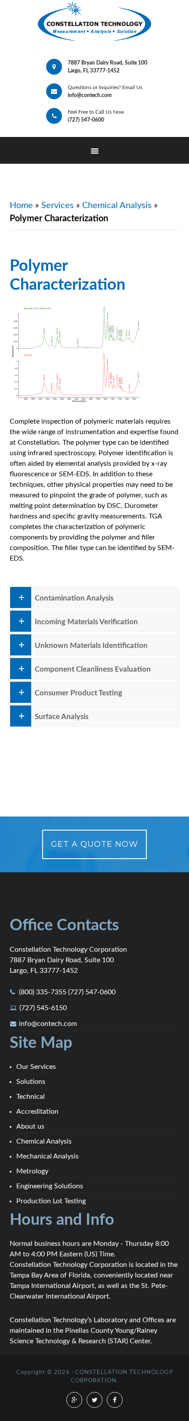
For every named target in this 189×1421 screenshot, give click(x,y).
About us (30, 1126)
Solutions (30, 1081)
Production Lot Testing (51, 1201)
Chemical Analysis (117, 205)
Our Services (36, 1066)
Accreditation (37, 1111)
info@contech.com (48, 1023)
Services (57, 205)
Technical (30, 1096)
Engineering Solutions (49, 1186)
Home (21, 205)
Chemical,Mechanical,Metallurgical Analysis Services (94, 21)
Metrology (32, 1171)
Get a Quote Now (94, 844)
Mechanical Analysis (47, 1156)
